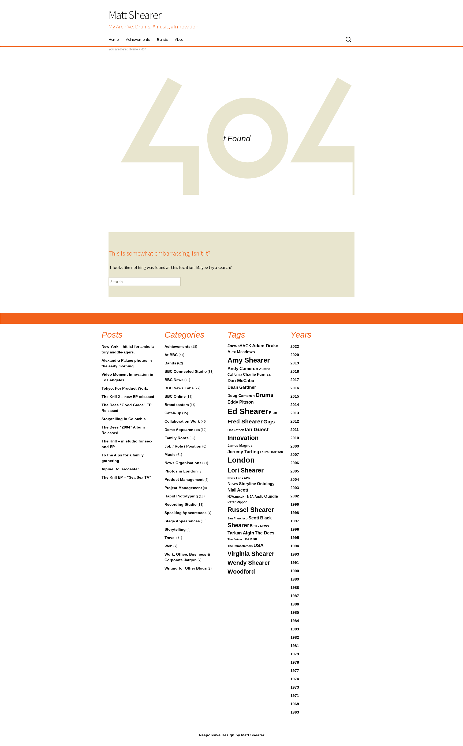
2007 (294, 454)
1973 (294, 687)
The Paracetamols (240, 546)
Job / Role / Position (183, 446)
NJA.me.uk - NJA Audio (245, 496)
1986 (294, 604)
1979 (294, 654)
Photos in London (181, 471)
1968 (294, 704)
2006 (294, 463)
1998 (294, 513)
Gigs (269, 421)
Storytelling (175, 529)
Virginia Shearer (250, 553)
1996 (294, 529)
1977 (294, 671)
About (180, 40)
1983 (294, 629)
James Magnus (239, 446)
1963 (294, 712)
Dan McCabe (240, 380)
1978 (294, 662)
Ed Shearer (247, 411)
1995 (294, 538)
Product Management (184, 479)
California (234, 374)
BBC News (174, 380)
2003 (294, 488)
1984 (294, 621)
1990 (294, 571)
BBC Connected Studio (186, 371)
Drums (265, 395)
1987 (294, 596)
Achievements (138, 40)
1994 (294, 546)
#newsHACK (239, 346)
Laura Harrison (271, 452)
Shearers (240, 525)
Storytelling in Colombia (124, 419)
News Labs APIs (238, 478)
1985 (294, 612)
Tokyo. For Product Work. (125, 388)
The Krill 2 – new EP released (128, 396)
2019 (294, 363)
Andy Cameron (242, 368)
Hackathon (235, 430)
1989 (294, 579)
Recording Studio (181, 504)
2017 (294, 380)
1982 (294, 637)
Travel (170, 538)
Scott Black (260, 518)
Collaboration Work (182, 421)
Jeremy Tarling (243, 451)
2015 (294, 396)
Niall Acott (237, 490)
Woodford (241, 571)
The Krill (250, 539)
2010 (294, 438)
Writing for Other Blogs (186, 568)
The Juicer (234, 539)
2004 (294, 479)
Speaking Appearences (186, 513)
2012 (294, 421)
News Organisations (183, 463)
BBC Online (175, 396)
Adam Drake (265, 345)
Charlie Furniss (257, 374)
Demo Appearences (182, 429)
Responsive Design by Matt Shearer (231, 735)
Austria (264, 369)
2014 (294, 404)
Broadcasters (177, 404)
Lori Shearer (245, 470)
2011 (294, 429)
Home (114, 40)
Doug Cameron (241, 395)
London (241, 460)
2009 (294, 446)
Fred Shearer (245, 421)
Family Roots (177, 438)
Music (170, 454)
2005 (294, 471)
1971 (294, 695)
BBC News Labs (179, 388)
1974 (294, 679)
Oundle (271, 496)
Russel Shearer (250, 509)
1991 (294, 562)
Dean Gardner (241, 387)
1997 (294, 521)
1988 (294, 587)
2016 (294, 388)
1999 (294, 504)
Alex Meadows (241, 352)
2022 (294, 346)
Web (169, 546)
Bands (162, 40)
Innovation (243, 437)
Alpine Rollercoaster (120, 469)
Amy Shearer (248, 360)
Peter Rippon (237, 502)
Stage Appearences (182, 521)
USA (258, 545)
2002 (294, 496)
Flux (273, 413)
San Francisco (237, 518)
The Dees (264, 533)
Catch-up (173, 413)
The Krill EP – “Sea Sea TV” (126, 477)
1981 (294, 646)
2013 (294, 413)
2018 (294, 371)
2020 (294, 355)
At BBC (171, 355)
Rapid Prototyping (181, 496)
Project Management (183, 488)
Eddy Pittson (240, 402)
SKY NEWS (261, 526)
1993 (294, 554)
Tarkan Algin (240, 533)
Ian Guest (256, 429)
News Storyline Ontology (250, 483)
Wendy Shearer (248, 562)
